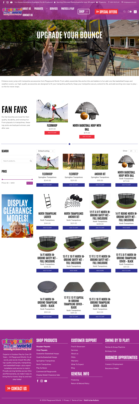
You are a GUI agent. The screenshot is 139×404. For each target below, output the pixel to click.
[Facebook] (4, 2)
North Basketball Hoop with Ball (126, 173)
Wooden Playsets (43, 347)
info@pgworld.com (130, 2)
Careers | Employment (114, 364)
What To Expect (77, 364)
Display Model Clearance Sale (48, 375)
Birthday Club (110, 351)
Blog (73, 368)
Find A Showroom (78, 347)
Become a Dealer (112, 368)
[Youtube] (11, 2)
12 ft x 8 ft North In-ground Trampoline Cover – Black (126, 258)
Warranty (74, 361)
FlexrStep (73, 173)
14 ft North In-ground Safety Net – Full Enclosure (47, 258)
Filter (29, 183)
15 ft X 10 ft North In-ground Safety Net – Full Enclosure (74, 259)
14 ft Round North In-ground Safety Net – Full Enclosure (126, 217)
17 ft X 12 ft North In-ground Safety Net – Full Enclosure (100, 259)
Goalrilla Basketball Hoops (46, 357)
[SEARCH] (31, 161)
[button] (106, 11)
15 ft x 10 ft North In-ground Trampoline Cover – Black (100, 302)
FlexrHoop (52, 125)
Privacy (66, 400)
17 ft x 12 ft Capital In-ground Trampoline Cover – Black (74, 302)
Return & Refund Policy (80, 383)
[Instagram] (8, 2)
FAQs (73, 357)
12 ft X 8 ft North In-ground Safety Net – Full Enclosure (100, 215)
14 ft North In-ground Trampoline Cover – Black (47, 302)
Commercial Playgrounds (46, 371)
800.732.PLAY (114, 2)
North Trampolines (126, 179)
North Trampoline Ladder (47, 215)
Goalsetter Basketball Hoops (47, 354)
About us (74, 354)
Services (74, 350)
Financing (75, 380)
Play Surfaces (41, 368)
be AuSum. (94, 400)
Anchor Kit (100, 173)
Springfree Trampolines (47, 177)
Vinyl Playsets (41, 350)
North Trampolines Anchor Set (73, 215)
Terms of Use (77, 400)
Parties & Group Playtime (115, 347)
